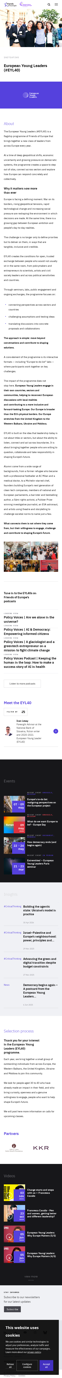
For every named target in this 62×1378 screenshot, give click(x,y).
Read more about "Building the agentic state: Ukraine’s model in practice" (31, 913)
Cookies (21, 1375)
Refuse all (10, 1365)
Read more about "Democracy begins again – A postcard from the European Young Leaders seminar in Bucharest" (31, 993)
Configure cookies (27, 1365)
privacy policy (34, 1352)
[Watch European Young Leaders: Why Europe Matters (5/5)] (31, 1234)
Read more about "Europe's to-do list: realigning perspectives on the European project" (31, 804)
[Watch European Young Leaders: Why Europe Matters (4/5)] (31, 1254)
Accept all (46, 1365)
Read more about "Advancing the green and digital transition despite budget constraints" (31, 965)
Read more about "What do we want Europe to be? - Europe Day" (31, 824)
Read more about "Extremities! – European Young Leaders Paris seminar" (31, 866)
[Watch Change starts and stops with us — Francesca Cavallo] (31, 1192)
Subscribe (12, 1309)
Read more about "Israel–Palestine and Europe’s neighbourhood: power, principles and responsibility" (31, 939)
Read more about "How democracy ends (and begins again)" (31, 845)
